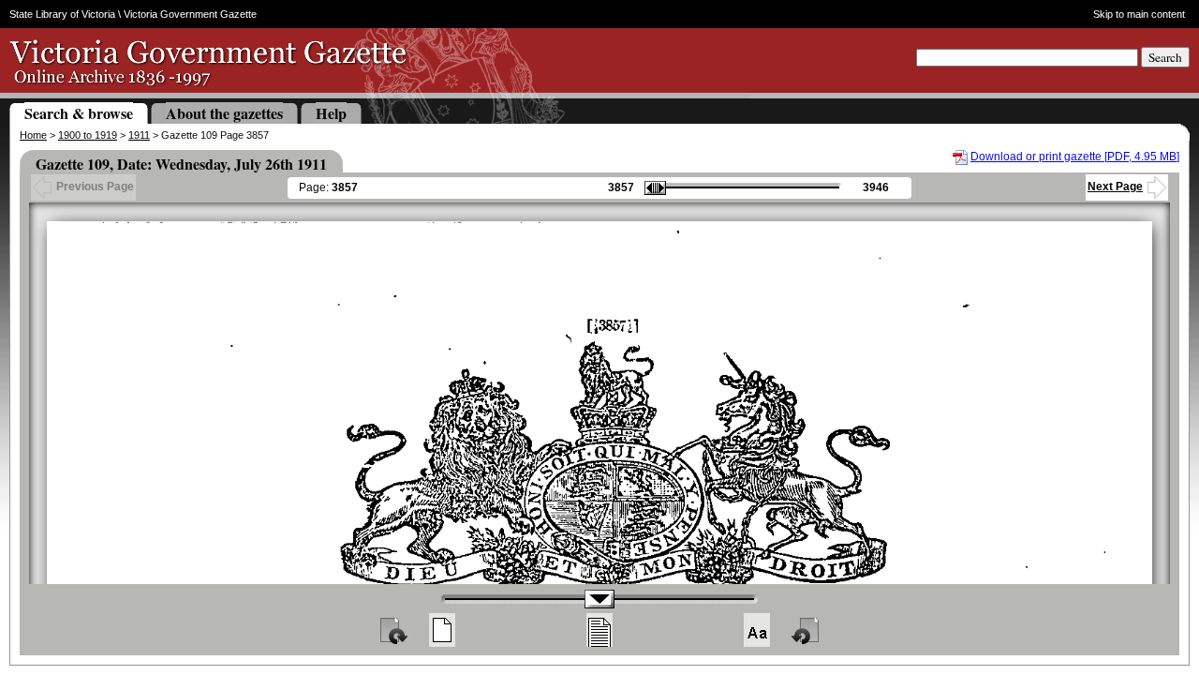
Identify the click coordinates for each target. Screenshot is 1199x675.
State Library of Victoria (62, 14)
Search (1165, 57)
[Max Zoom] (757, 630)
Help (331, 113)
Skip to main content (1139, 14)
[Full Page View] (442, 630)
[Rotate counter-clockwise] (807, 630)
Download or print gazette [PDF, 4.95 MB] (1074, 156)
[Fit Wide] (599, 630)
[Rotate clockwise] (392, 630)
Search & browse (78, 113)
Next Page (1115, 186)
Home (33, 135)
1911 (139, 135)
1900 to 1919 (87, 135)
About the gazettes (224, 113)
